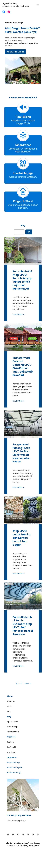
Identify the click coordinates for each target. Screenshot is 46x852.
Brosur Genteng (13, 772)
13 (21, 683)
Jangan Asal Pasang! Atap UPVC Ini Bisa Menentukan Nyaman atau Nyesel (21, 453)
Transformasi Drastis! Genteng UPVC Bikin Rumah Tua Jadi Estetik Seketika (23, 366)
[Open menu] (38, 4)
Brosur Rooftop (13, 762)
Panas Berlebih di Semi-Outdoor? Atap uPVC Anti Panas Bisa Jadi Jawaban (23, 625)
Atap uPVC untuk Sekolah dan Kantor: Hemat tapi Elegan (22, 537)
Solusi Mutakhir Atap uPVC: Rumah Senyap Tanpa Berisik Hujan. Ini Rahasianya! (23, 280)
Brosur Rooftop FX (14, 767)
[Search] (28, 231)
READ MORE (18, 314)
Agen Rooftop (9, 3)
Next (28, 683)
